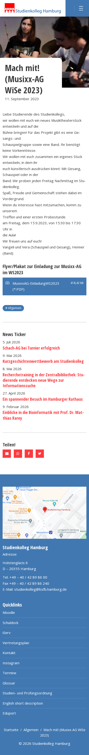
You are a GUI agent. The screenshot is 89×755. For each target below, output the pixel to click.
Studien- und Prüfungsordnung (27, 693)
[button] (7, 453)
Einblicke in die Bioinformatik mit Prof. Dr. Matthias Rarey (43, 415)
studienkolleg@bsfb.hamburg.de (40, 589)
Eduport (9, 713)
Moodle (9, 612)
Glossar (9, 683)
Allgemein (30, 730)
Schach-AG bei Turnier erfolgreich (31, 348)
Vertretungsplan (16, 642)
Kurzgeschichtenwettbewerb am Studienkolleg (43, 361)
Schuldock (10, 622)
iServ (7, 632)
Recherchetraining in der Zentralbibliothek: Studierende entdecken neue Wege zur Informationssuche (43, 380)
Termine (9, 672)
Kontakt (9, 652)
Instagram (11, 663)
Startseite (11, 730)
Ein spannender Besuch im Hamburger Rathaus (43, 399)
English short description (23, 703)
